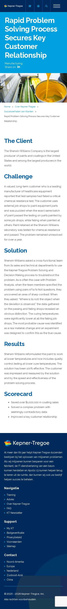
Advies (10, 499)
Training (11, 495)
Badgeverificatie (15, 532)
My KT (10, 528)
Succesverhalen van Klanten (18, 111)
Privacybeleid (14, 537)
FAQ (9, 508)
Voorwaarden (14, 541)
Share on (10, 67)
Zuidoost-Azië (15, 575)
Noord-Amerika (15, 561)
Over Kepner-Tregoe (25, 106)
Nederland (12, 570)
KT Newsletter (14, 512)
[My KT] (30, 6)
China (10, 579)
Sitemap (11, 546)
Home (7, 106)
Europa (11, 566)
